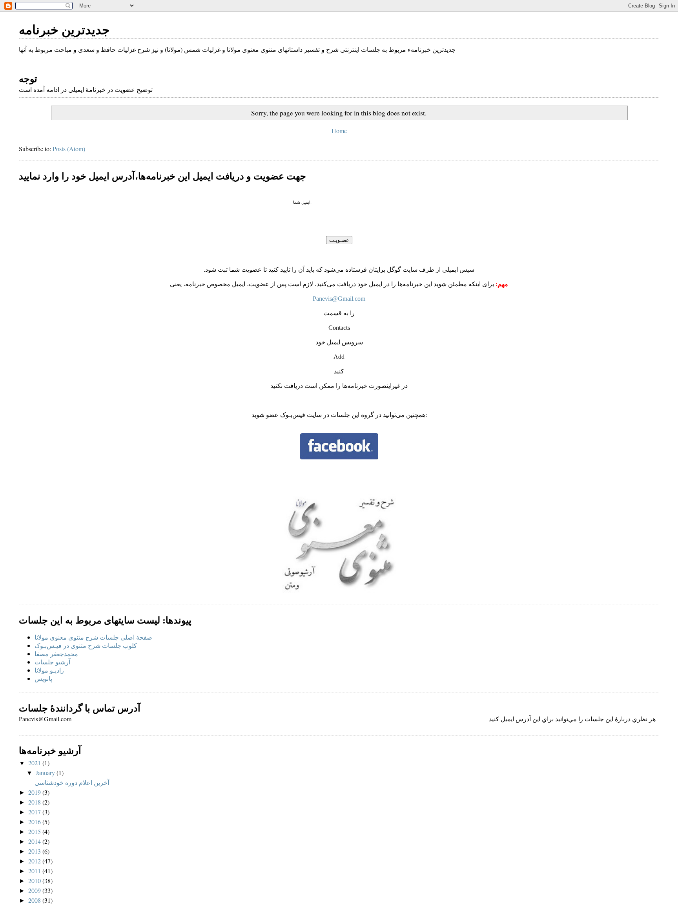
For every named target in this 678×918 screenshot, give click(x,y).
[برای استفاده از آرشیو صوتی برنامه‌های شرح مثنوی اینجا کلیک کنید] (339, 590)
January (46, 772)
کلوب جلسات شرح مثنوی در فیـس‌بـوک (86, 645)
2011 (35, 871)
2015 (35, 831)
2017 (35, 812)
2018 (35, 802)
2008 (35, 900)
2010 (35, 880)
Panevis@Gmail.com (339, 298)
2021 (35, 763)
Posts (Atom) (69, 148)
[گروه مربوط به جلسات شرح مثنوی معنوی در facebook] (339, 457)
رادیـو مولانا (49, 670)
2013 (35, 851)
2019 (35, 792)
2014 (35, 841)
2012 (35, 861)
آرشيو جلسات (52, 662)
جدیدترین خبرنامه (64, 29)
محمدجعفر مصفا (56, 653)
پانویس (43, 678)
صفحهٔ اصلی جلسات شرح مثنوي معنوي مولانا (93, 637)
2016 (35, 821)
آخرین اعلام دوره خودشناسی (72, 782)
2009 (35, 890)
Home (339, 130)
